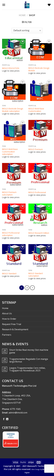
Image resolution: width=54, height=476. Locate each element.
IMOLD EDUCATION (10, 68)
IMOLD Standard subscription (35, 274)
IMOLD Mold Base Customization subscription (10, 151)
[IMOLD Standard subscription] (40, 256)
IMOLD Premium (35, 149)
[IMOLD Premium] (40, 131)
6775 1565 (15, 409)
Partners (6, 334)
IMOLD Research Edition (38, 233)
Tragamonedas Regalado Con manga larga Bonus (28, 360)
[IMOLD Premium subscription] (14, 174)
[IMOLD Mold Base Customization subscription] (14, 131)
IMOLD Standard (9, 273)
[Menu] (4, 4)
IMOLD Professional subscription (11, 234)
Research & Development (15, 329)
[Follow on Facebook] (4, 419)
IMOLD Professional (37, 192)
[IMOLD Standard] (14, 256)
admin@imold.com (18, 412)
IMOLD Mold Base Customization (36, 109)
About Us (7, 313)
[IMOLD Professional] (40, 174)
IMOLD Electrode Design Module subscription (12, 109)
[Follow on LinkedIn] (7, 419)
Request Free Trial (11, 324)
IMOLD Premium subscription (9, 193)
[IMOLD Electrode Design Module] (40, 50)
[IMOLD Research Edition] (40, 215)
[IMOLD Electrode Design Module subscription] (14, 91)
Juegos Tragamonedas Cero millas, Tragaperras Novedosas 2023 (27, 369)
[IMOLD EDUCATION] (14, 50)
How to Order (9, 318)
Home (22, 15)
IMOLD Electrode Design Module (38, 69)
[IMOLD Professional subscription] (14, 215)
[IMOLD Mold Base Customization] (40, 91)
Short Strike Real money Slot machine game (28, 351)
